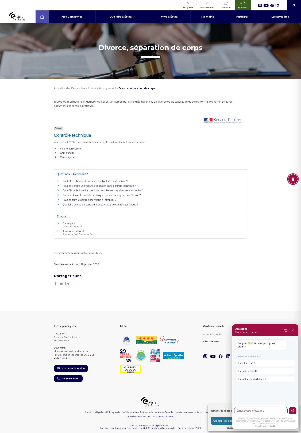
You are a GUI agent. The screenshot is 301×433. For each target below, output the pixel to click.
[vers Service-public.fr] (223, 121)
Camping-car (67, 157)
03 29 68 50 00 (70, 378)
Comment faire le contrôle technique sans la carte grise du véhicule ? (102, 195)
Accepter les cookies (225, 420)
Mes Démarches (75, 88)
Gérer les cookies (173, 412)
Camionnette (67, 152)
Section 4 (166, 425)
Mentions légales (94, 412)
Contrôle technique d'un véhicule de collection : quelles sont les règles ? (103, 190)
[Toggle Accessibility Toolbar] (293, 179)
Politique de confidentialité (122, 412)
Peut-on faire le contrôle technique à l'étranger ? (89, 199)
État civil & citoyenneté (102, 88)
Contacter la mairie (73, 368)
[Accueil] (42, 16)
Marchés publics (213, 334)
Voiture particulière (70, 148)
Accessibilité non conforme (200, 412)
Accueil (58, 88)
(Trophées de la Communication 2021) (181, 428)
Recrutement (212, 341)
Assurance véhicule (74, 231)
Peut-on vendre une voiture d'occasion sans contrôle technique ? (99, 185)
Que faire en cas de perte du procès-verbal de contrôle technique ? (100, 204)
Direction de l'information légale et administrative (79, 253)
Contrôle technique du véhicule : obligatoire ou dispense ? (95, 181)
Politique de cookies (151, 412)
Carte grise (69, 223)
